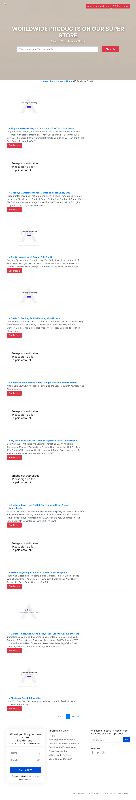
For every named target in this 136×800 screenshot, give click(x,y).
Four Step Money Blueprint (62, 739)
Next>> (75, 716)
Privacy (97, 793)
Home (52, 735)
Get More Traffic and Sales (62, 747)
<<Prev (60, 716)
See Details (14, 145)
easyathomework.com (98, 6)
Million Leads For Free (60, 755)
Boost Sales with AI (58, 751)
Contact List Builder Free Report (65, 743)
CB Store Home (121, 6)
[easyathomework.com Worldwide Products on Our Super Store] (17, 7)
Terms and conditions (81, 793)
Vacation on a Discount (60, 759)
